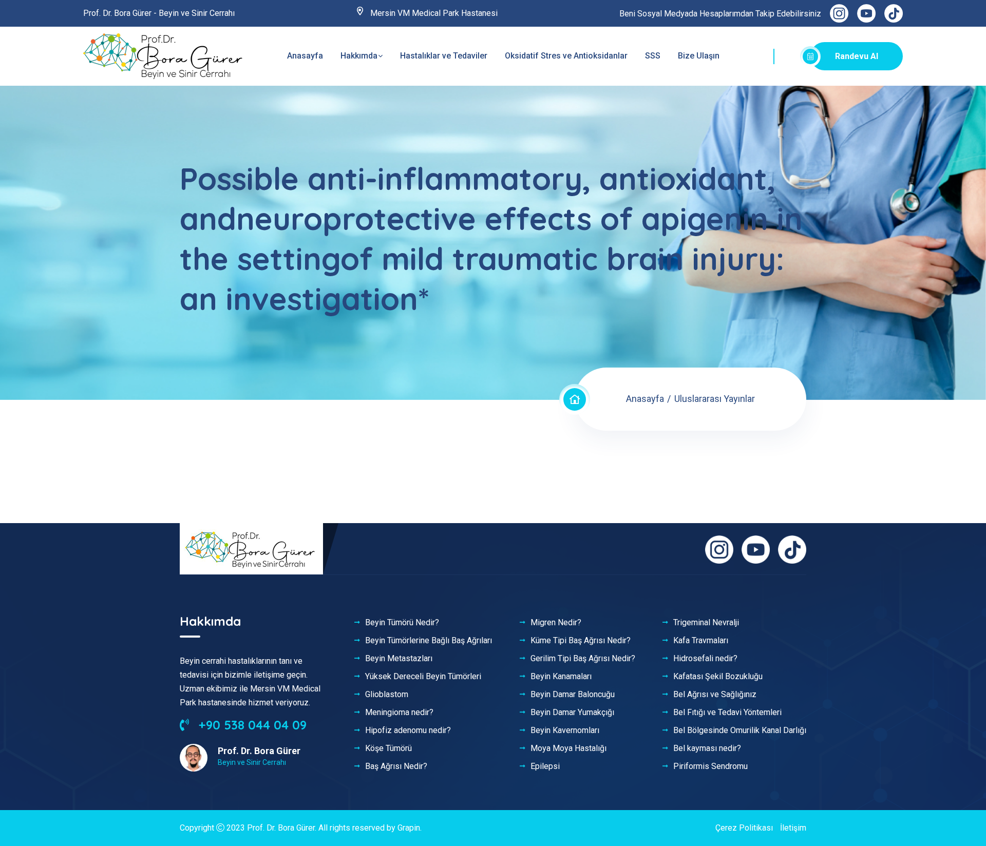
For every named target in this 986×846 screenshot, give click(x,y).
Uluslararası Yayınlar (714, 398)
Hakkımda (358, 56)
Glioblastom (386, 694)
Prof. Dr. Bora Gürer (281, 828)
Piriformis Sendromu (710, 766)
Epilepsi (545, 766)
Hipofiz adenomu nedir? (408, 730)
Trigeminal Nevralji (706, 623)
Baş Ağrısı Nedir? (396, 766)
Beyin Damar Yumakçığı (572, 712)
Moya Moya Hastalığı (568, 748)
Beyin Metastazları (398, 659)
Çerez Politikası (744, 828)
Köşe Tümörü (388, 748)
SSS (652, 56)
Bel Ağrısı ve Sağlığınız (714, 694)
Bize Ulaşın (698, 56)
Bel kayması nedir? (707, 748)
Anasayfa (305, 56)
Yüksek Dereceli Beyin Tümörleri (423, 676)
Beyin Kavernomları (564, 730)
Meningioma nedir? (399, 712)
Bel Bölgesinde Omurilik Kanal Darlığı (739, 730)
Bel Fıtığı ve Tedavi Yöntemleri (727, 712)
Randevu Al (856, 56)
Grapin (408, 828)
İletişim (793, 828)
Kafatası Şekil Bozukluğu (718, 676)
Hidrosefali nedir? (705, 659)
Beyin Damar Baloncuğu (572, 694)
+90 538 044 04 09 (251, 725)
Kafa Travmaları (700, 641)
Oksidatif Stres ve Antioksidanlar (566, 56)
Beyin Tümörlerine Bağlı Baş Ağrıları (428, 641)
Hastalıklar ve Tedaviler (443, 56)
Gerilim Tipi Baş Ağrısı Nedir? (582, 659)
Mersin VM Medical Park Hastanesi (433, 13)
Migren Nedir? (555, 623)
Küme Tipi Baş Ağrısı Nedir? (580, 641)
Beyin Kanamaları (561, 676)
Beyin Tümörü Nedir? (402, 623)
